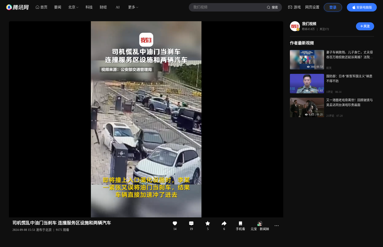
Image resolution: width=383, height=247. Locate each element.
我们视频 (309, 24)
